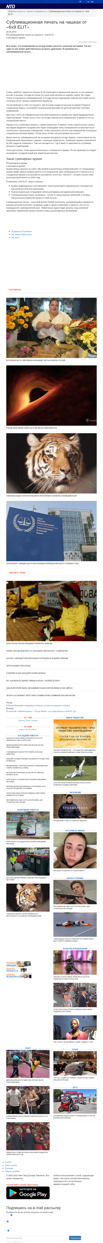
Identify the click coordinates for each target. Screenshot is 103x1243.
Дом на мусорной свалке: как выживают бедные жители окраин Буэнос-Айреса (39, 688)
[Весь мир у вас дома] (7, 1026)
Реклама (9, 1168)
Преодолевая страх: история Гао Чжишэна (70, 821)
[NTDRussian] (7, 1022)
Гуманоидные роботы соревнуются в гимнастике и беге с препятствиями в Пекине (73, 940)
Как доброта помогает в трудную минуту (69, 871)
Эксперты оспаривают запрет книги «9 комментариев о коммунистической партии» (40, 696)
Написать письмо (61, 1186)
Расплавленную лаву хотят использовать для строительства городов (24, 801)
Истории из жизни (75, 831)
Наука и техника (75, 878)
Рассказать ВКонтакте (21, 234)
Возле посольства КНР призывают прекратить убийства (29, 644)
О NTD (8, 1162)
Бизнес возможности (37, 11)
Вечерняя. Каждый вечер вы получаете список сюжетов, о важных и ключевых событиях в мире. (52, 1216)
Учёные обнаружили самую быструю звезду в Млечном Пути (31, 428)
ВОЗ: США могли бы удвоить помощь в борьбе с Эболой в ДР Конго (33, 681)
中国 (92, 2)
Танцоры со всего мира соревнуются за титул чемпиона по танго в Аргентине (24, 739)
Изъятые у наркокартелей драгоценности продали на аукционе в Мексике (37, 658)
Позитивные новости (28, 810)
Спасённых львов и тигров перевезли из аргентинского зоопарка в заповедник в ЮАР (41, 496)
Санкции (34, 720)
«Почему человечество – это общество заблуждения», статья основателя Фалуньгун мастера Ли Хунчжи (74, 751)
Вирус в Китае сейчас (28, 729)
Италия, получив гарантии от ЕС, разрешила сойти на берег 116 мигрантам (37, 651)
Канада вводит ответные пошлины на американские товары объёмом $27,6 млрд (27, 767)
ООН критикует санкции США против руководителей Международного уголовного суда (42, 564)
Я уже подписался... (15, 1241)
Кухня (75, 1049)
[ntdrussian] (7, 1037)
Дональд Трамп (25, 720)
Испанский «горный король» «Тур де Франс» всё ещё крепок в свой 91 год (41, 711)
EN (88, 2)
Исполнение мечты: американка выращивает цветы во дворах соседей (35, 360)
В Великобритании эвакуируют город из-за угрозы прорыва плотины (38, 705)
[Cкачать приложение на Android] (28, 1197)
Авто (75, 1087)
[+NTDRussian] (7, 1034)
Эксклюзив (75, 792)
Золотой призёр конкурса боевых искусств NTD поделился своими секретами (72, 784)
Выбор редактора (75, 717)
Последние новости (28, 735)
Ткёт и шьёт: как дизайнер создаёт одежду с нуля (73, 1042)
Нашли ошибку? (12, 1171)
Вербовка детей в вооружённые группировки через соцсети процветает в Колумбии (26, 787)
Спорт (28, 1048)
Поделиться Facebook (21, 231)
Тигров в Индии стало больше (18, 666)
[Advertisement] (51, 72)
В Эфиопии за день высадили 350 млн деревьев (25, 673)
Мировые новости (16, 11)
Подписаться (76, 1238)
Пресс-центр (11, 1165)
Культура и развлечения (75, 949)
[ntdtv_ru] (7, 1041)
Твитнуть (15, 237)
